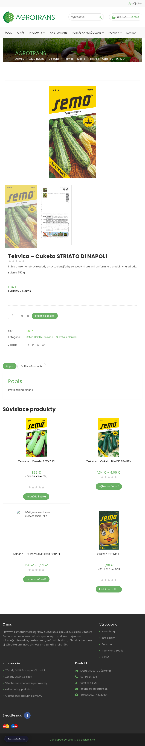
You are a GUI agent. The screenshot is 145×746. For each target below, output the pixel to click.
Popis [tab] (9, 366)
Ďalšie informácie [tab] (31, 366)
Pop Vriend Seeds (112, 650)
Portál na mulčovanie (86, 32)
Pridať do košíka (44, 316)
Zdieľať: (12, 345)
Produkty (36, 32)
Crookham (108, 638)
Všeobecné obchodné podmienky (26, 683)
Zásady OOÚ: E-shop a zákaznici (25, 670)
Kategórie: (14, 337)
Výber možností (108, 486)
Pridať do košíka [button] (36, 496)
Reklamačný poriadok (18, 689)
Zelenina (54, 59)
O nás (21, 32)
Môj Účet (137, 3)
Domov (19, 59)
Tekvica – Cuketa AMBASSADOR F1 (36, 554)
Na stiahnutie (58, 32)
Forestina (107, 644)
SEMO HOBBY (36, 59)
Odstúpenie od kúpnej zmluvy (23, 696)
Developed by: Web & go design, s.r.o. (72, 739)
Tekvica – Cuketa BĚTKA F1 (36, 461)
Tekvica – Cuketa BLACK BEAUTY (108, 461)
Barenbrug (108, 631)
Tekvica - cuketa (74, 59)
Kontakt (132, 32)
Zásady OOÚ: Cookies (18, 677)
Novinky (114, 32)
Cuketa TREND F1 (108, 554)
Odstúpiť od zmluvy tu (16, 739)
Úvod (8, 32)
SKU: (10, 331)
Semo (105, 657)
